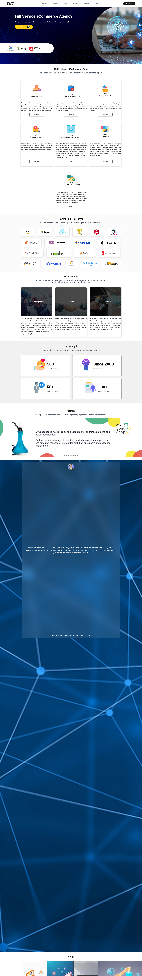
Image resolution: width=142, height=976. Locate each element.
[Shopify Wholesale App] (128, 3)
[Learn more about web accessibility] (14, 3)
